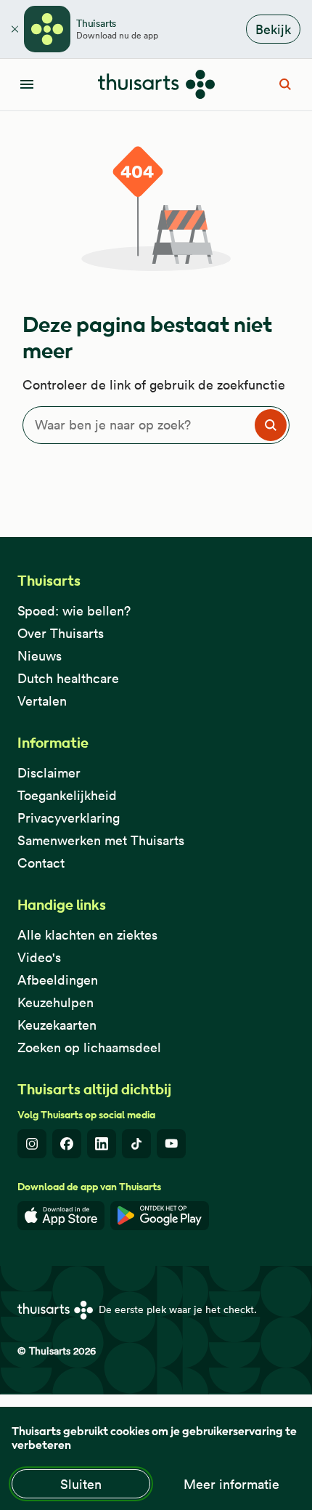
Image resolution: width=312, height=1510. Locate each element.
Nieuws (39, 655)
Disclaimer (49, 772)
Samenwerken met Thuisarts (100, 840)
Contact (41, 863)
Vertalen (42, 701)
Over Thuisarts (60, 633)
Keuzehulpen (55, 1002)
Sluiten (81, 1484)
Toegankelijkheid (67, 795)
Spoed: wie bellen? (74, 610)
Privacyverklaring (68, 817)
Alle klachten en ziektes (87, 934)
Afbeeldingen (57, 980)
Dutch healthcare (68, 678)
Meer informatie (231, 1484)
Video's (39, 957)
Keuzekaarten (57, 1025)
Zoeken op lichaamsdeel (89, 1047)
